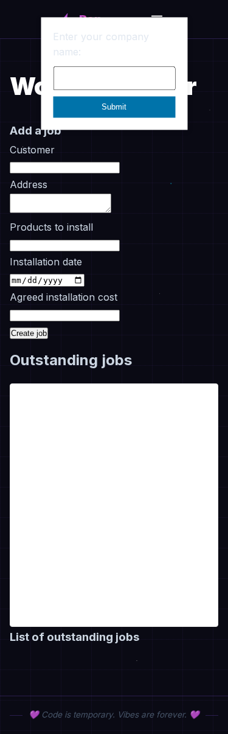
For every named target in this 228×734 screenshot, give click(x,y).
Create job (29, 333)
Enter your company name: (101, 44)
